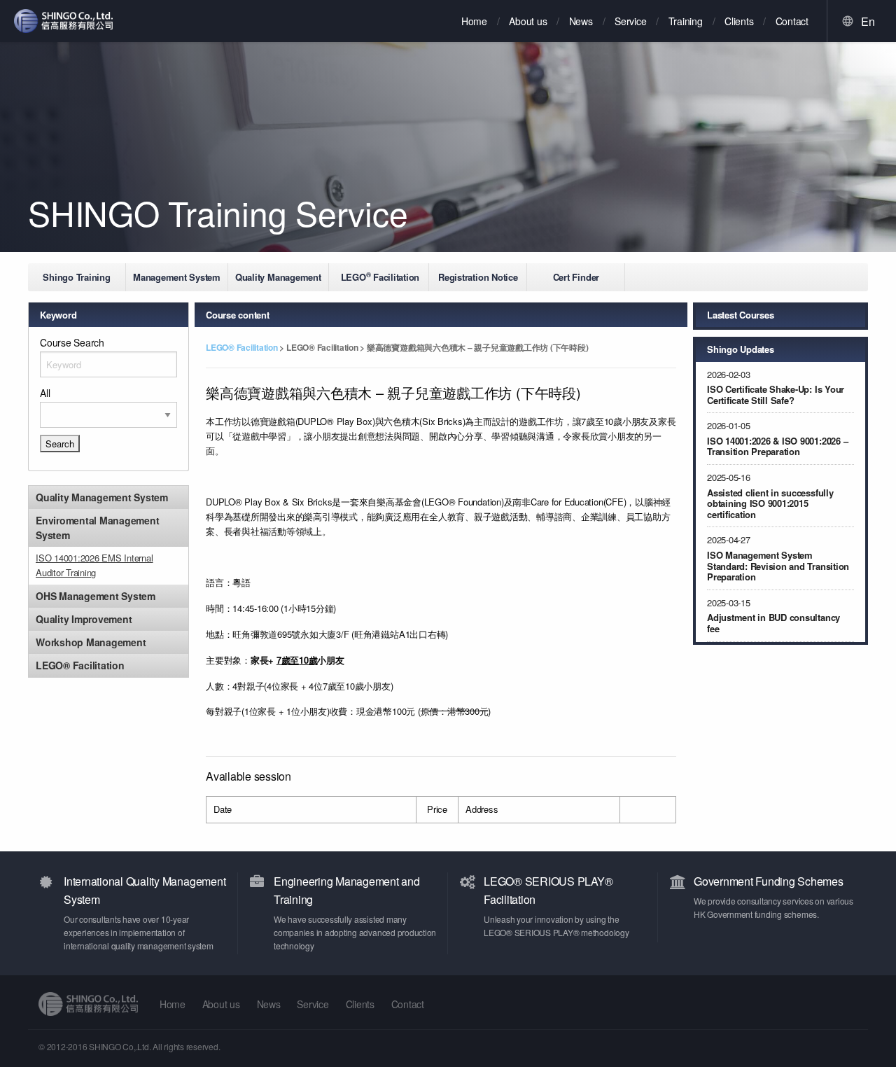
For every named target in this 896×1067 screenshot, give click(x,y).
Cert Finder (576, 277)
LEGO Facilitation (380, 277)
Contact (792, 21)
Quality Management (278, 277)
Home (474, 21)
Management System (176, 277)
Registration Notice (477, 277)
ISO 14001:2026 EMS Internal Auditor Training (94, 565)
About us (528, 21)
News (581, 21)
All (45, 393)
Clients (738, 21)
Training (685, 21)
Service (630, 21)
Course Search (72, 342)
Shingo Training (76, 277)
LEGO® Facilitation (242, 347)
